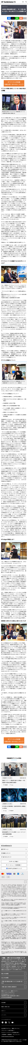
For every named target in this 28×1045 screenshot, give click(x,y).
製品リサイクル (15, 1028)
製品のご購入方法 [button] (5, 1006)
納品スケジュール (5, 991)
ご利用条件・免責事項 (6, 1034)
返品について (14, 991)
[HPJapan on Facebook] (6, 1022)
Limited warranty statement (7, 1036)
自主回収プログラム (5, 1028)
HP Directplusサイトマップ (7, 994)
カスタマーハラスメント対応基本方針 (10, 1032)
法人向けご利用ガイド (6, 964)
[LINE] (2, 1022)
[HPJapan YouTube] (12, 1022)
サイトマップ (16, 1034)
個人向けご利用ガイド (20, 963)
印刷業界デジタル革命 (7, 778)
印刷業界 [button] (6, 784)
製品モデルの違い (5, 969)
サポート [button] (3, 1010)
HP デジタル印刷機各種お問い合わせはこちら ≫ (14, 83)
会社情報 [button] (3, 1002)
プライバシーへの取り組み (7, 1030)
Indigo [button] (12, 784)
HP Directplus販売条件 (6, 997)
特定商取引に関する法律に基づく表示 (10, 995)
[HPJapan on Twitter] (9, 1022)
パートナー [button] (3, 1015)
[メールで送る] (21, 18)
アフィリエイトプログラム (7, 992)
